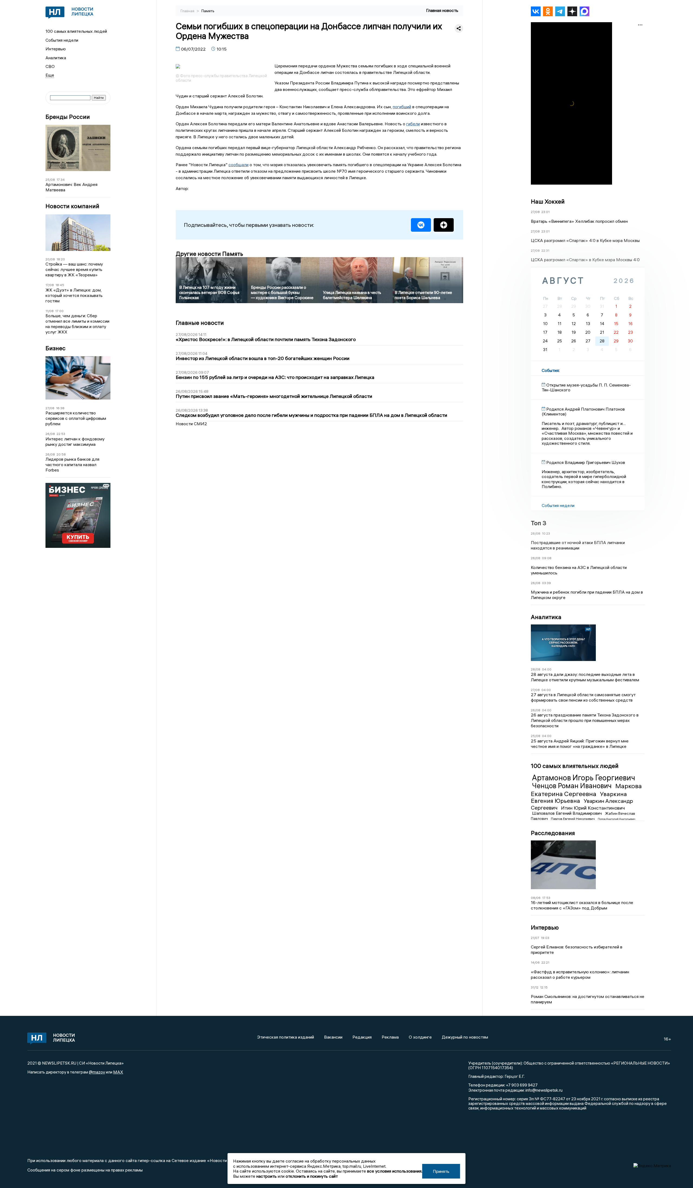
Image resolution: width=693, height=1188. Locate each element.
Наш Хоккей (548, 201)
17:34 (61, 180)
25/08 (50, 180)
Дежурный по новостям (465, 1037)
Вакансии (333, 1037)
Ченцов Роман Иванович (572, 785)
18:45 (59, 285)
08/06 (536, 898)
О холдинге (420, 1037)
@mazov (97, 1072)
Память (207, 10)
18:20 (61, 259)
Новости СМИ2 (191, 423)
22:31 (545, 250)
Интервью (55, 48)
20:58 (61, 454)
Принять (441, 1171)
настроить (266, 1176)
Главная (188, 10)
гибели (413, 123)
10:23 (546, 533)
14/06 (535, 962)
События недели (61, 40)
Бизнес (55, 348)
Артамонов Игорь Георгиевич (583, 777)
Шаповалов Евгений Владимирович (567, 813)
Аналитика (55, 57)
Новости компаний (72, 206)
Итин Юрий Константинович (593, 808)
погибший (402, 106)
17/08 (49, 285)
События (550, 370)
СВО (50, 66)
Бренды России (67, 116)
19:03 (545, 938)
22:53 (61, 434)
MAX (118, 1072)
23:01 (545, 212)
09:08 (546, 558)
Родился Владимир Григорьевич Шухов (585, 462)
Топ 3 (538, 523)
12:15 (544, 987)
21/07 (535, 938)
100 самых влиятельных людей (76, 31)
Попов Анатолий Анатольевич (616, 819)
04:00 (546, 669)
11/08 (49, 311)
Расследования (553, 833)
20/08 (50, 259)
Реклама (390, 1037)
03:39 (546, 583)
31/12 (534, 987)
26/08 (50, 434)
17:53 (546, 898)
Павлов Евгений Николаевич (573, 819)
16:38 (60, 408)
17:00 (59, 311)
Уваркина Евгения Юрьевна (579, 797)
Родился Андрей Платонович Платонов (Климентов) (583, 411)
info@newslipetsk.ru (544, 1090)
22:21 (545, 962)
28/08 (535, 669)
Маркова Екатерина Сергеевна (586, 790)
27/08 (49, 408)
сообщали (238, 164)
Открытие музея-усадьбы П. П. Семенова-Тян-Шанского (586, 387)
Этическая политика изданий (285, 1037)
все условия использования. (394, 1171)
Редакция (362, 1037)
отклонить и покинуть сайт (312, 1176)
